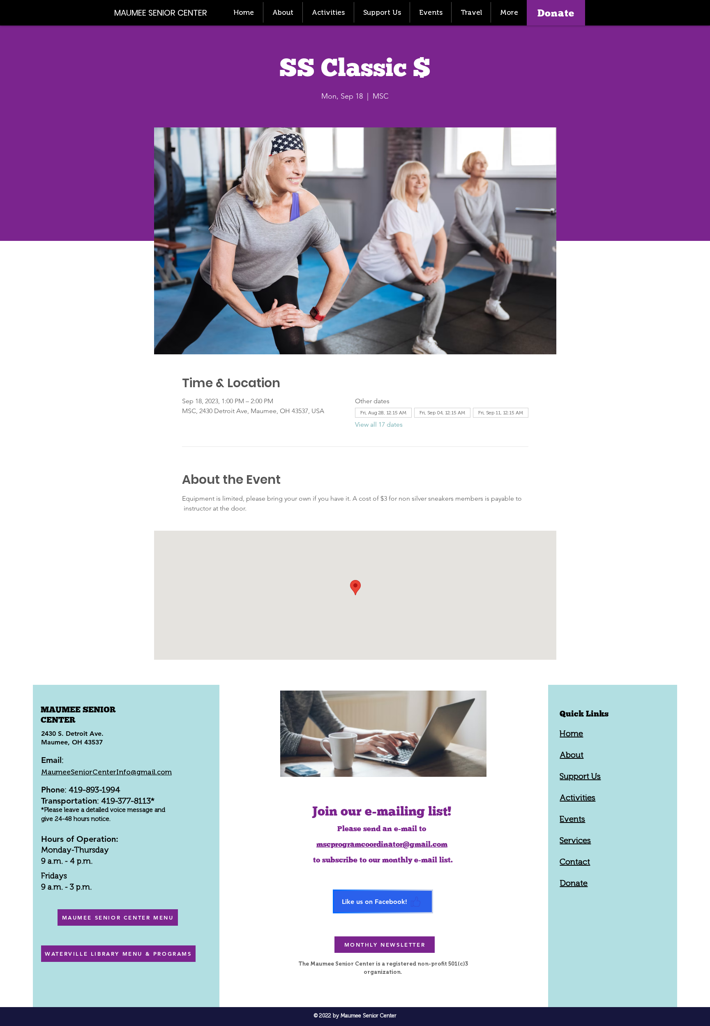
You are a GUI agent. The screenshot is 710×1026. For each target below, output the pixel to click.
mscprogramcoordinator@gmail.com (381, 844)
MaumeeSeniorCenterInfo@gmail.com (106, 772)
